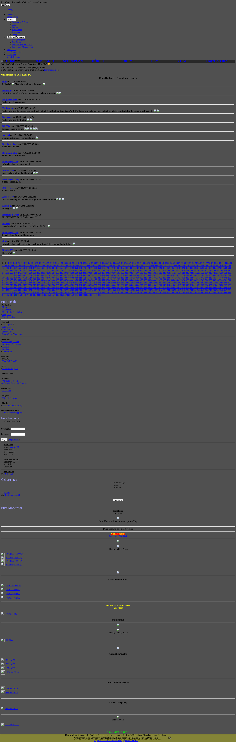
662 (123, 287)
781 (119, 292)
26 (67, 263)
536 (100, 283)
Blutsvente (7, 117)
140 (191, 265)
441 (195, 278)
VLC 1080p (11, 585)
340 (39, 275)
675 (172, 287)
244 (130, 270)
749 (226, 290)
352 (84, 275)
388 (222, 275)
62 (166, 263)
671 (157, 287)
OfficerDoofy (8, 188)
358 (107, 275)
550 (153, 283)
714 (92, 290)
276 (23, 273)
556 (176, 283)
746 (214, 290)
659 (111, 287)
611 (157, 285)
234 (92, 270)
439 (188, 278)
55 (146, 263)
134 (168, 265)
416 (100, 278)
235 (96, 270)
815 (19, 295)
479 (111, 280)
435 (172, 278)
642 (46, 287)
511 (4, 283)
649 (73, 287)
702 (46, 290)
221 (42, 270)
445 (211, 278)
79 (212, 263)
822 (46, 295)
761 (42, 292)
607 (142, 285)
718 (107, 290)
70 (187, 263)
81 (217, 263)
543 (126, 283)
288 (69, 273)
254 (168, 270)
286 (62, 273)
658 (107, 287)
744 (207, 290)
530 (77, 283)
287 (65, 273)
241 (119, 270)
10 (24, 263)
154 (16, 268)
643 (50, 287)
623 (203, 285)
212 (8, 270)
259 (188, 270)
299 (111, 273)
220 (38, 270)
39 (103, 263)
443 (203, 278)
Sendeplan (11, 49)
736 (176, 290)
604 (130, 285)
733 (165, 290)
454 (16, 280)
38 (100, 263)
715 (96, 290)
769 (73, 292)
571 (4, 285)
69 (185, 263)
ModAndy (7, 90)
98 (33, 265)
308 (146, 273)
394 (16, 278)
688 (222, 287)
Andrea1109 (8, 170)
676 (176, 287)
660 (115, 287)
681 (195, 287)
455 (19, 280)
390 (229, 275)
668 (146, 287)
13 (32, 263)
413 (88, 278)
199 (188, 268)
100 (40, 265)
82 (220, 263)
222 (46, 270)
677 (180, 287)
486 (138, 280)
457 (27, 280)
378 (184, 275)
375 (172, 275)
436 (176, 278)
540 (115, 283)
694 (16, 290)
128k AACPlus (12, 672)
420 (115, 278)
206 (214, 268)
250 (153, 270)
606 (138, 285)
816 (23, 295)
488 (146, 280)
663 (127, 287)
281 (42, 273)
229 (73, 270)
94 (22, 265)
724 (130, 290)
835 (96, 295)
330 (229, 273)
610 (153, 285)
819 (35, 295)
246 (138, 270)
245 (134, 270)
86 (231, 263)
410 (77, 278)
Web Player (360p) (14, 561)
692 (8, 290)
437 (180, 278)
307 (142, 273)
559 (188, 283)
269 (226, 270)
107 (66, 265)
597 (104, 285)
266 (214, 270)
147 (218, 265)
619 (188, 285)
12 (29, 263)
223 (50, 270)
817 (27, 295)
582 (46, 285)
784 (130, 292)
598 (107, 285)
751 (4, 292)
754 (16, 292)
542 (123, 283)
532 (84, 283)
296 (100, 273)
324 (207, 273)
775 (96, 292)
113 (89, 265)
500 (192, 280)
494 (169, 280)
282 (46, 273)
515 (19, 283)
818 (31, 295)
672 (161, 287)
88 (6, 265)
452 (8, 280)
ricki (4, 81)
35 (92, 263)
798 (184, 292)
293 (88, 273)
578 (31, 285)
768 (69, 292)
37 (97, 263)
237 (103, 270)
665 (134, 287)
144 (206, 265)
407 (65, 278)
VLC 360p (11, 593)
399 (35, 278)
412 (84, 278)
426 (138, 278)
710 (77, 290)
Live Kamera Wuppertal (12, 413)
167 (65, 268)
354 (92, 275)
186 (138, 268)
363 (127, 275)
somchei (6, 135)
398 (31, 278)
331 (4, 275)
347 (65, 275)
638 (31, 287)
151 (4, 268)
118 (107, 265)
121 (118, 265)
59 (157, 263)
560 (191, 283)
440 (191, 278)
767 (65, 292)
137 (180, 265)
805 (211, 292)
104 (55, 265)
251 (157, 270)
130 (153, 265)
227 (65, 270)
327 (218, 273)
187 (142, 268)
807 (218, 292)
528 (69, 283)
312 (161, 273)
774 (92, 292)
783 (127, 292)
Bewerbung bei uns (10, 341)
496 (176, 280)
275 (19, 273)
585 (58, 285)
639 (35, 287)
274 (16, 273)
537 (103, 283)
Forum (15, 27)
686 (214, 287)
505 (211, 280)
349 (73, 275)
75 (201, 263)
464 (54, 280)
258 (184, 270)
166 (62, 268)
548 (146, 283)
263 (203, 270)
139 (187, 265)
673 (165, 287)
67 (179, 263)
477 (104, 280)
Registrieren (14, 439)
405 (58, 278)
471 (81, 280)
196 (176, 268)
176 (100, 268)
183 (127, 268)
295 (96, 273)
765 (58, 292)
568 (222, 283)
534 (92, 283)
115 (96, 265)
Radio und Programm (16, 37)
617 (180, 285)
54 (144, 263)
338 (31, 275)
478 (107, 280)
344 (54, 275)
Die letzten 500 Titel (118, 536)
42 (111, 263)
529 (73, 283)
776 (100, 292)
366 (138, 275)
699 (35, 290)
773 (88, 292)
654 (92, 287)
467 (65, 280)
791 (157, 292)
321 (195, 273)
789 (149, 292)
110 (78, 265)
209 (226, 268)
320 (191, 273)
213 (12, 270)
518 (31, 283)
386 (214, 275)
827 (65, 295)
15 (37, 263)
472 (84, 280)
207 (218, 268)
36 (95, 263)
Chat (14, 24)
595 (96, 285)
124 (130, 265)
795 (172, 292)
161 (42, 268)
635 (19, 287)
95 (25, 265)
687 (218, 287)
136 (176, 265)
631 (4, 287)
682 (199, 287)
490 (153, 280)
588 (69, 285)
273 (12, 273)
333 (12, 275)
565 (211, 283)
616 (176, 285)
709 (73, 290)
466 (62, 280)
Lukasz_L (7, 206)
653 (88, 287)
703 (50, 290)
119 (111, 265)
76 (204, 263)
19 (48, 263)
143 (203, 265)
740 (191, 290)
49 (130, 263)
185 (134, 268)
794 (169, 292)
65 (174, 263)
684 (207, 287)
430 (153, 278)
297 (104, 273)
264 (207, 270)
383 (203, 275)
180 (115, 268)
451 (4, 280)
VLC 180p (11, 598)
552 (161, 283)
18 (45, 263)
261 (195, 270)
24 (62, 263)
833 (88, 295)
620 (191, 285)
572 (8, 285)
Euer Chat (6, 327)
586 (62, 285)
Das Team (16, 42)
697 (27, 290)
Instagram (6, 390)
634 (16, 287)
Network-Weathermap (11, 344)
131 (157, 265)
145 (210, 265)
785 (134, 292)
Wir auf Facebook (10, 381)
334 (16, 275)
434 (168, 278)
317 (180, 273)
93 (20, 265)
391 (4, 278)
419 (111, 278)
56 (149, 263)
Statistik (5, 346)
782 (123, 292)
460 (39, 280)
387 (218, 275)
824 (54, 295)
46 (122, 263)
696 (23, 290)
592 (84, 285)
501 (195, 280)
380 (192, 275)
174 (92, 268)
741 (195, 290)
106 (63, 265)
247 (142, 270)
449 (226, 278)
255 (172, 270)
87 (3, 265)
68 (182, 263)
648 (69, 287)
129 (149, 265)
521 (42, 283)
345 (58, 275)
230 (77, 270)
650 (77, 287)
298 (107, 273)
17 (43, 263)
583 (50, 285)
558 (184, 283)
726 (138, 290)
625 (211, 285)
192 (161, 268)
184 (130, 268)
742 (199, 290)
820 (38, 295)
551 (157, 283)
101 (43, 265)
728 (146, 290)
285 (58, 273)
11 (26, 263)
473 (88, 280)
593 (88, 285)
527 (65, 283)
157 (27, 268)
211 (4, 270)
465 (58, 280)
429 (149, 278)
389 (226, 275)
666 (138, 287)
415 (96, 278)
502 (199, 280)
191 (157, 268)
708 (69, 290)
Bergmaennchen (9, 99)
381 (195, 275)
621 (195, 285)
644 (54, 287)
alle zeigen (118, 500)
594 (92, 285)
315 (172, 273)
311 (157, 273)
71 (190, 263)
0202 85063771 (12, 724)
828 (69, 295)
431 (157, 278)
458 (31, 280)
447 (218, 278)
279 (35, 273)
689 (226, 287)
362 (123, 275)
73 (196, 263)
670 (153, 287)
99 (36, 265)
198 (184, 268)
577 (27, 285)
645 (58, 287)
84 (226, 263)
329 (226, 273)
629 (226, 285)
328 (222, 273)
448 (222, 278)
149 (226, 265)
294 (92, 273)
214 (15, 270)
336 (23, 275)
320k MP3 (10, 660)
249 (149, 270)
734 (168, 290)
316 (176, 273)
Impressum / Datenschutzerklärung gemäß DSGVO (116, 740)
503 (203, 280)
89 (9, 265)
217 (27, 270)
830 (77, 295)
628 (222, 285)
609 (149, 285)
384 (207, 275)
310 (153, 273)
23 (59, 263)
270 (229, 270)
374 (169, 275)
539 (111, 283)
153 (12, 268)
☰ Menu (5, 5)
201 (195, 268)
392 (8, 278)
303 (127, 273)
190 (153, 268)
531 (80, 283)
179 (111, 268)
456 (23, 280)
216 (23, 270)
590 (77, 285)
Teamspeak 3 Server (21, 22)
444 (207, 278)
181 (119, 268)
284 (54, 273)
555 (172, 283)
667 (142, 287)
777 (104, 292)
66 (176, 263)
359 (111, 275)
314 (168, 273)
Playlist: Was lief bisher (22, 44)
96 (28, 265)
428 (146, 278)
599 (111, 285)
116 (100, 265)
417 (103, 278)
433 (165, 278)
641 (42, 287)
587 (65, 285)
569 (226, 283)
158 (31, 268)
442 (199, 278)
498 (184, 280)
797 (180, 292)
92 (17, 265)
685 (211, 287)
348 (69, 275)
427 (142, 278)
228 (69, 270)
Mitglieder (6, 314)
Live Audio (11, 54)
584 (54, 285)
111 (81, 265)
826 (61, 295)
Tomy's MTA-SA (9, 361)
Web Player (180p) (14, 564)
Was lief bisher (8, 317)
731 (157, 290)
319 (188, 273)
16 (40, 263)
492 (161, 280)
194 (169, 268)
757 (27, 292)
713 (88, 290)
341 (42, 275)
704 (54, 290)
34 (89, 263)
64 (171, 263)
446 (214, 278)
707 (65, 290)
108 (70, 265)
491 (157, 280)
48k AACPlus (11, 692)
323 (203, 273)
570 (229, 283)
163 (50, 268)
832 (84, 295)
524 (54, 283)
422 (123, 278)
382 (199, 275)
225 (58, 270)
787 (142, 292)
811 (4, 295)
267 (218, 270)
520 (38, 283)
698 (31, 290)
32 (84, 263)
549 (149, 283)
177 (104, 268)
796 (176, 292)
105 (59, 265)
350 (77, 275)
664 (130, 287)
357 (104, 275)
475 (96, 280)
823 (50, 295)
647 (65, 287)
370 (153, 275)
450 (229, 278)
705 (58, 290)
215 (19, 270)
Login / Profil (12, 17)
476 (100, 280)
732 (161, 290)
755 (19, 292)
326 (214, 273)
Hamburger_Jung (10, 161)
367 (142, 275)
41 (108, 263)
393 (12, 278)
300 (115, 273)
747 (218, 290)
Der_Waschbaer (9, 144)
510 (229, 280)
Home (5, 307)
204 (207, 268)
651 (81, 287)
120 (115, 265)
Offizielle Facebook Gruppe (14, 383)
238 (107, 270)
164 (54, 268)
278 (31, 273)
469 (73, 280)
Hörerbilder (17, 29)
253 (165, 270)
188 (146, 268)
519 (35, 283)
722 (123, 290)
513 (12, 283)
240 (115, 270)
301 (119, 273)
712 (84, 290)
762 (46, 292)
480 (115, 280)
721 (119, 290)
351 (81, 275)
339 (35, 275)
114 (92, 265)
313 (165, 273)
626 (214, 285)
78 (209, 263)
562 (199, 283)
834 (92, 295)
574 (16, 285)
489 (149, 280)
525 (58, 283)
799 (188, 292)
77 (207, 263)
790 (153, 292)
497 (180, 280)
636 (23, 287)
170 (77, 268)
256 (176, 270)
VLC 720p (11, 589)
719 (111, 290)
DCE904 (6, 126)
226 (61, 270)
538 (107, 283)
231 (80, 270)
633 (12, 287)
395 (19, 278)
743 (203, 290)
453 (12, 280)
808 (222, 292)
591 (81, 285)
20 (51, 263)
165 (58, 268)
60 (160, 263)
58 (155, 263)
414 (92, 278)
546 (138, 283)
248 (146, 270)
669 (149, 287)
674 (169, 287)
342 (46, 275)
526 (61, 283)
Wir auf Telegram (9, 398)
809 (226, 292)
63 (168, 263)
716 (100, 290)
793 (165, 292)
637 (27, 287)
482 (123, 280)
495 (172, 280)
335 (19, 275)
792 (161, 292)
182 (123, 268)
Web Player (9, 640)
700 (39, 290)
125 (134, 265)
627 (218, 285)
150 (229, 265)
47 (125, 263)
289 (73, 273)
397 (27, 278)
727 (142, 290)
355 (96, 275)
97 (31, 265)
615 (172, 285)
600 (115, 285)
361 (119, 275)
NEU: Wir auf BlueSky (12, 405)
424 (130, 278)
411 (80, 278)
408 (69, 278)
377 (180, 275)
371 (157, 275)
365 (134, 275)
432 (161, 278)
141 (195, 265)
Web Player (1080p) (14, 554)
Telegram (16, 34)
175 (96, 268)
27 (70, 263)
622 (199, 285)
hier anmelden (50, 70)
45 (119, 263)
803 (203, 292)
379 (188, 275)
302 (123, 273)
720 (115, 290)
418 (107, 278)
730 (153, 290)
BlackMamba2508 (12, 495)
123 (126, 265)
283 (50, 273)
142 (199, 265)
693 (12, 290)
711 (80, 290)
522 (46, 283)
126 (138, 265)
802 (199, 292)
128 (145, 265)
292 (84, 273)
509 (226, 280)
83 (223, 263)
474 (92, 280)
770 (77, 292)
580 (39, 285)
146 (214, 265)
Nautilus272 (7, 250)
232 (84, 270)
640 (39, 287)
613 (165, 285)
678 (184, 287)
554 (168, 283)
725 (134, 290)
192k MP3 (10, 668)
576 (23, 285)
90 (12, 265)
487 (142, 280)
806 (214, 292)
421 (119, 278)
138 (183, 265)
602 (123, 285)
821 (42, 295)
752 (8, 292)
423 (126, 278)
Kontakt (5, 349)
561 (195, 283)
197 (180, 268)
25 (65, 263)
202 (199, 268)
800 (192, 292)
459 (35, 280)
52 (138, 263)
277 (27, 273)
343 (50, 275)
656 (100, 287)
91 (14, 265)
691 (4, 290)
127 (141, 265)
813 (12, 295)
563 (203, 283)
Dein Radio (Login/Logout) (14, 312)
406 (62, 278)
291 (81, 273)
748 (222, 290)
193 (165, 268)
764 (54, 292)
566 (214, 283)
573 (12, 285)
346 (62, 275)
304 (130, 273)
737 (180, 290)
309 (149, 273)
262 (199, 270)
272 (8, 273)
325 (211, 273)
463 (50, 280)
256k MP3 (10, 664)
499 (188, 280)
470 (77, 280)
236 (100, 270)
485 (134, 280)
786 (138, 292)
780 (115, 292)
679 (188, 287)
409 (73, 278)
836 (99, 295)
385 (211, 275)
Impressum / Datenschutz (23, 47)
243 (126, 270)
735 (172, 290)
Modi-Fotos (7, 334)
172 (84, 268)
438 (184, 278)
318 (184, 273)
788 (146, 292)
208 (222, 268)
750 (229, 290)
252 (161, 270)
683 (203, 287)
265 (211, 270)
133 (164, 265)
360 (115, 275)
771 (81, 292)
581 (42, 285)
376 (176, 275)
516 (23, 283)
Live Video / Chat (14, 52)
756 (23, 292)
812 (8, 295)
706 (62, 290)
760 (39, 292)
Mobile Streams (13, 57)
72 (193, 263)
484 (130, 280)
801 (195, 292)
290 (77, 273)
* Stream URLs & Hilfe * (118, 732)
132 (161, 265)
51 (136, 263)
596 (100, 285)
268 (222, 270)
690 (229, 287)
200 (192, 268)
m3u (19, 585)
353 (88, 275)
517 (27, 283)
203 (203, 268)
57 (152, 263)
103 (51, 265)
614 (168, 285)
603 (127, 285)
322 (199, 273)
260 (191, 270)
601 (119, 285)
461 (42, 280)
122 (122, 265)
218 (31, 270)
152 (8, 268)
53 (141, 263)
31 (81, 263)
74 (198, 263)
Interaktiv (11, 20)
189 (149, 268)
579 (35, 285)
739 (188, 290)
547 (142, 283)
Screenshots (19, 334)
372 (161, 275)
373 (165, 275)
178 (107, 268)
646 (62, 287)
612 (161, 285)
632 (8, 287)
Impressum (7, 351)
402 (46, 278)
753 (12, 292)
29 (75, 263)
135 (172, 265)
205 (211, 268)
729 (149, 290)
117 (103, 265)
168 (69, 268)
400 (39, 278)
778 (107, 292)
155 (19, 268)
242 (123, 270)
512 (8, 283)
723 (126, 290)
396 (23, 278)
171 (81, 268)
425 (134, 278)
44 (116, 263)
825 (58, 295)
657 (104, 287)
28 (73, 263)
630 (229, 285)
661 (119, 287)
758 (31, 292)
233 (88, 270)
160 (39, 268)
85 (228, 263)
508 (222, 280)
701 (42, 290)
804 (207, 292)
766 (62, 292)
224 (54, 270)
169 (73, 268)
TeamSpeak (7, 324)
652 (84, 287)
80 (215, 263)
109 (74, 265)
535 (96, 283)
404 (54, 278)
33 (86, 263)
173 (88, 268)
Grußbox (16, 32)
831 (80, 295)
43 (114, 263)
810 (229, 292)
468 (69, 280)
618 (184, 285)
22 (56, 263)
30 (78, 263)
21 (54, 263)
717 (103, 290)
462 (46, 280)
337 (27, 275)
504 (207, 280)
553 (165, 283)
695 (19, 290)
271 (4, 273)
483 (127, 280)
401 (42, 278)
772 (84, 292)
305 (134, 273)
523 (50, 283)
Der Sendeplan (18, 40)
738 (184, 290)
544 (130, 283)
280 (39, 273)
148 (222, 265)
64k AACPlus (11, 688)
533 (88, 283)
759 (35, 292)
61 (163, 263)
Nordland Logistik (10, 368)
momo (7, 492)
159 (35, 268)
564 (207, 283)
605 (134, 285)
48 (127, 263)
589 (73, 285)
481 (119, 280)
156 (23, 268)
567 (218, 283)
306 (138, 273)
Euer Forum (7, 329)
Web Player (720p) (14, 557)
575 (19, 285)
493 (165, 280)
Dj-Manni (8, 474)
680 (192, 287)
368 (146, 275)
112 (85, 265)
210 (229, 268)
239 (111, 270)
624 (207, 285)
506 (214, 280)
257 (180, 270)
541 (119, 283)
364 (130, 275)
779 (111, 292)
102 (47, 265)
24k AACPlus (11, 708)
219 (35, 270)
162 (46, 268)
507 (218, 280)
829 (73, 295)
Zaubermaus (8, 108)
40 (105, 263)
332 (8, 275)
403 (50, 278)
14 (34, 263)
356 (100, 275)
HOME (10, 10)
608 (146, 285)
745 (211, 290)
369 (149, 275)
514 (15, 283)
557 (180, 283)
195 (172, 268)
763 (50, 292)
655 (96, 287)
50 (133, 263)
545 (134, 283)
